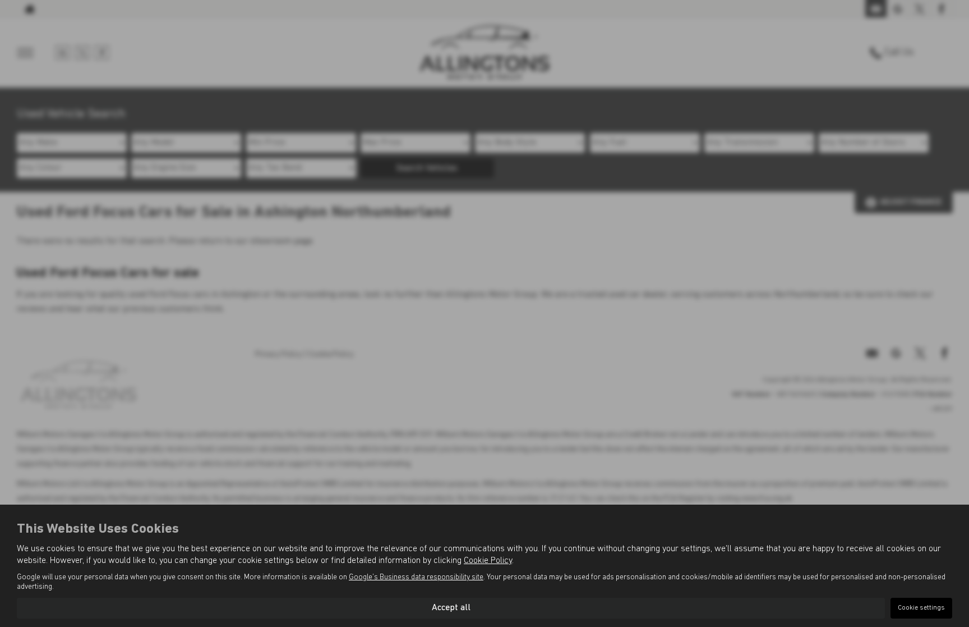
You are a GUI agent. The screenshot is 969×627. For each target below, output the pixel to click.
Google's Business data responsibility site (416, 577)
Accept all (451, 607)
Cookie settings (921, 608)
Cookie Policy (488, 560)
